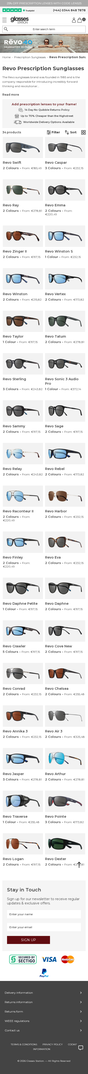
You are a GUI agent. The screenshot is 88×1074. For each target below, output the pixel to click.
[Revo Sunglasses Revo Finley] (23, 542)
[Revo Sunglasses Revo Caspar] (65, 147)
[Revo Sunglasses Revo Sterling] (23, 364)
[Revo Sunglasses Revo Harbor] (65, 496)
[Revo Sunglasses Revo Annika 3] (23, 716)
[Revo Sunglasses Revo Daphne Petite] (23, 588)
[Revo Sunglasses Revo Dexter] (65, 844)
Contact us (12, 1030)
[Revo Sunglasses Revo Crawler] (23, 631)
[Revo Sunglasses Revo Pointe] (65, 801)
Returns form (14, 1011)
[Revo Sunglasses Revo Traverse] (23, 801)
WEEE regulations (17, 1021)
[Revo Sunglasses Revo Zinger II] (23, 236)
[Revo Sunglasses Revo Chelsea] (65, 673)
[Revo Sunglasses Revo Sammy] (23, 411)
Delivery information (19, 992)
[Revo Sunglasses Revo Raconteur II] (23, 496)
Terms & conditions (24, 1044)
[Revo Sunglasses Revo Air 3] (65, 716)
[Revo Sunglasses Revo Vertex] (65, 279)
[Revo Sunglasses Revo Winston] (23, 279)
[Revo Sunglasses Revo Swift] (23, 147)
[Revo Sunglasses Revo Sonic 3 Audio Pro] (65, 364)
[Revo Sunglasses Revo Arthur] (65, 758)
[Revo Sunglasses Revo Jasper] (23, 758)
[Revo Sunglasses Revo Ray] (23, 190)
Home (6, 57)
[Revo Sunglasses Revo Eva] (65, 542)
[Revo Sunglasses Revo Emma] (65, 190)
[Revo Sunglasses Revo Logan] (23, 844)
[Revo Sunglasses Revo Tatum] (65, 321)
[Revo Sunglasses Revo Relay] (23, 453)
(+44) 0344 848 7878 (69, 10)
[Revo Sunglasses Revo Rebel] (65, 453)
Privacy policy (52, 1044)
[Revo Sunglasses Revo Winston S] (65, 236)
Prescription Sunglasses (30, 57)
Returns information (19, 1002)
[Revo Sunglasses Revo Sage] (65, 411)
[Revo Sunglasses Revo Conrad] (23, 673)
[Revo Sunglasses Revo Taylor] (23, 321)
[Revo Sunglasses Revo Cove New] (65, 631)
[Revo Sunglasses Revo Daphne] (65, 588)
